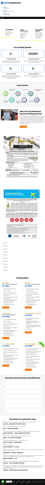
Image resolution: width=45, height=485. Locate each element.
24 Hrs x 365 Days (6, 15)
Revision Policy (28, 482)
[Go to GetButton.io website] (3, 483)
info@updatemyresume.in (8, 11)
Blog (33, 481)
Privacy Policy (23, 482)
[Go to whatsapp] (2, 481)
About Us (37, 482)
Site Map (13, 482)
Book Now (5, 307)
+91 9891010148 (6, 8)
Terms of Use (18, 482)
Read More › (23, 126)
